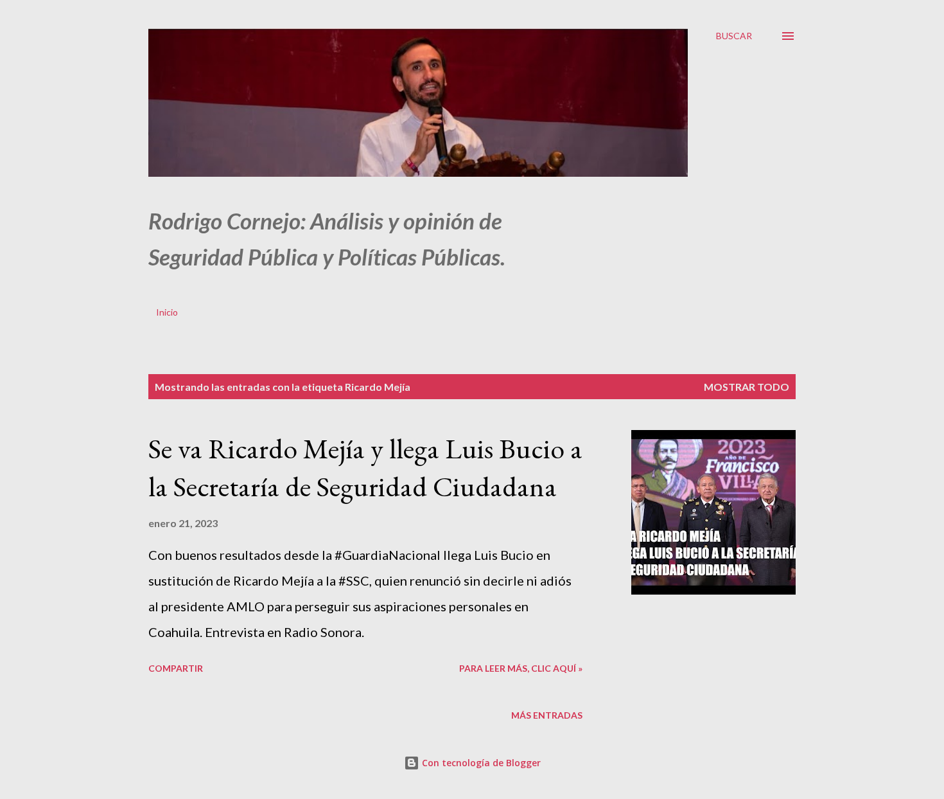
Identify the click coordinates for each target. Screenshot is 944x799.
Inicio (167, 312)
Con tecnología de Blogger (480, 763)
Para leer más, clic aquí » (520, 668)
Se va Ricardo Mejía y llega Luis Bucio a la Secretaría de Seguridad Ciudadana (365, 467)
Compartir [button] (175, 668)
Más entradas (546, 715)
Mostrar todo (746, 387)
